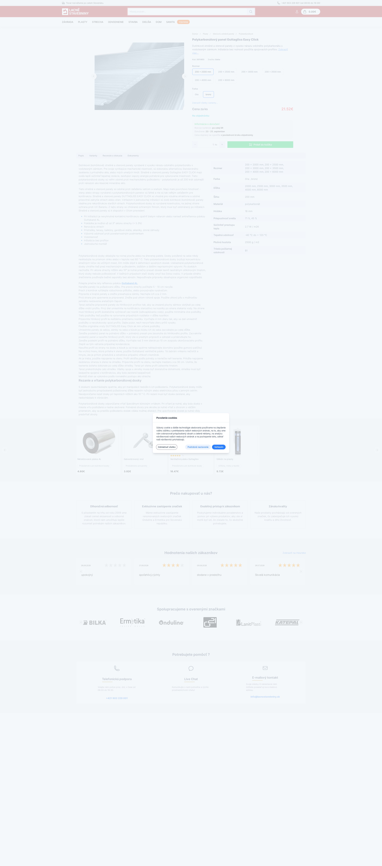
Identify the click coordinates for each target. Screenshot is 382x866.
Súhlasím (218, 447)
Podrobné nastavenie (198, 447)
